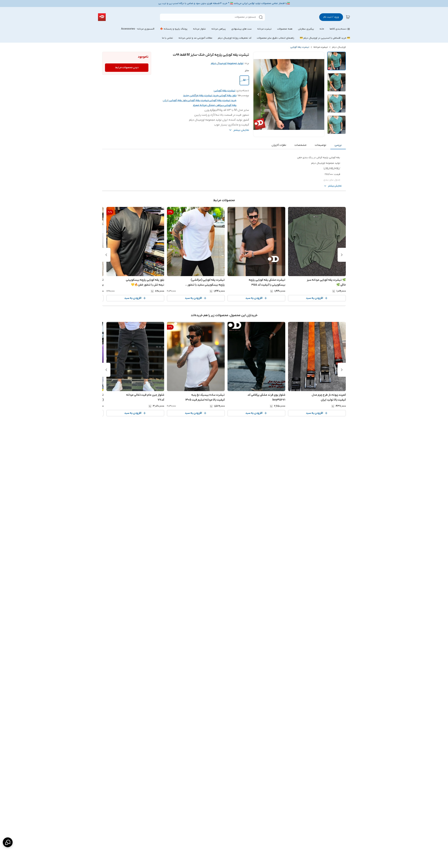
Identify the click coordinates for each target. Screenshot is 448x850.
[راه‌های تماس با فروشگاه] (8, 842)
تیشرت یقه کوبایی (299, 47)
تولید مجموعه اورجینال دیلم (227, 63)
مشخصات (300, 145)
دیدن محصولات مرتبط (126, 67)
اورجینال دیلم (339, 47)
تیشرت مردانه (320, 47)
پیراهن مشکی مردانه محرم (208, 105)
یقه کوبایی (229, 105)
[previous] (342, 255)
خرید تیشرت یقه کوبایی (222, 100)
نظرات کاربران (279, 145)
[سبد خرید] (348, 17)
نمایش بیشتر (335, 186)
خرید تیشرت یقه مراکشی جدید (200, 95)
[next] (106, 255)
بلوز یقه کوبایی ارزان (175, 100)
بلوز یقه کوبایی (227, 95)
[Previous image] (258, 94)
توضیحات (320, 145)
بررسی (338, 145)
